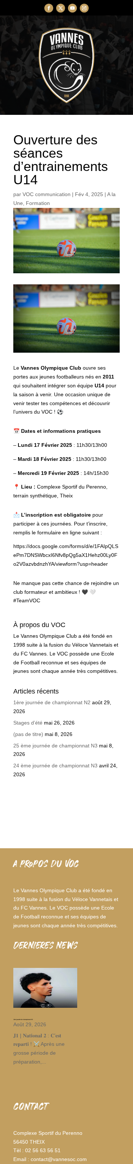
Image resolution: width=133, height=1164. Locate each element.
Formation (38, 203)
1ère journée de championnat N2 (52, 702)
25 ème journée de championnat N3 (55, 746)
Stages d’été (27, 723)
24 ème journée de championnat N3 (55, 765)
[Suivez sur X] (60, 8)
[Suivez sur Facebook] (48, 8)
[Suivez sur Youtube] (72, 8)
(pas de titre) (28, 734)
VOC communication (47, 194)
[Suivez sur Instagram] (84, 8)
